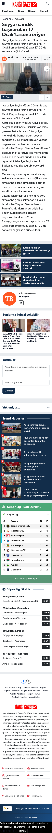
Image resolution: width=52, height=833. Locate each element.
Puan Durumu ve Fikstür (11, 787)
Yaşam (43, 687)
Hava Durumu (37, 768)
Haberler (6, 19)
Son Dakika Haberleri (14, 796)
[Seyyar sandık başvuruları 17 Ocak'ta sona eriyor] (26, 78)
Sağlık (24, 691)
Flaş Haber (8, 11)
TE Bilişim (24, 296)
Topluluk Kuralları (19, 697)
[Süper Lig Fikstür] (48, 589)
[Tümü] (48, 407)
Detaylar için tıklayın (26, 578)
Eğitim (7, 691)
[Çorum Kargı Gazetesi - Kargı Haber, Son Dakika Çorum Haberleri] (24, 3)
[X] (28, 681)
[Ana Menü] (3, 4)
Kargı (21, 11)
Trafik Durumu (37, 775)
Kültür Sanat (34, 691)
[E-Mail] (21, 302)
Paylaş (9, 97)
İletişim (30, 694)
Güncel (32, 11)
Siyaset (44, 11)
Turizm (44, 691)
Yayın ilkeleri (34, 697)
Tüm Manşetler (38, 786)
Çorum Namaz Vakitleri (10, 777)
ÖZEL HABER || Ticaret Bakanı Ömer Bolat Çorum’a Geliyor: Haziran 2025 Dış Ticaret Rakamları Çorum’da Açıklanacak (13, 341)
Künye (37, 694)
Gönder (8, 391)
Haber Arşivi (36, 796)
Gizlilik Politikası (17, 694)
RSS (8, 808)
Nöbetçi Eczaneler (14, 768)
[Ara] (47, 4)
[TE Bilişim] (9, 298)
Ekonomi (19, 19)
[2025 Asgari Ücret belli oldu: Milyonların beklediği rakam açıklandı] (38, 325)
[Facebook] (23, 681)
